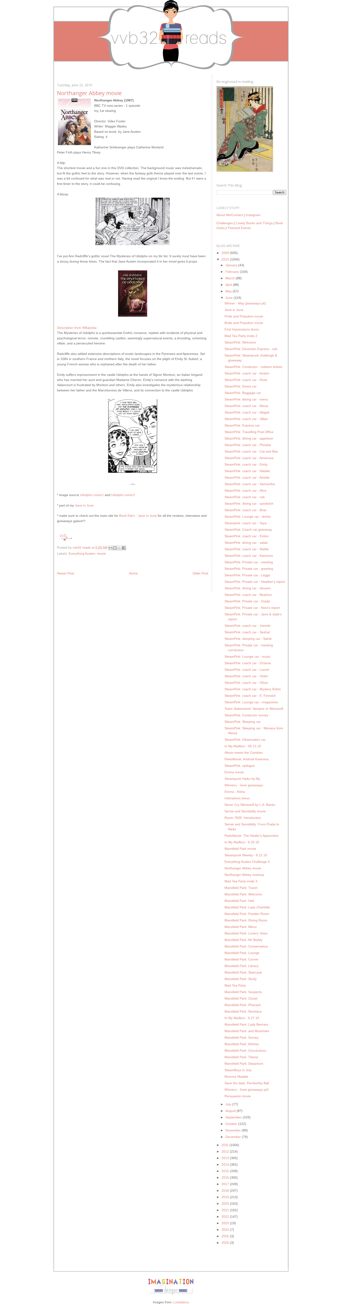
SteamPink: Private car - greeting (249, 568)
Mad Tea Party (235, 985)
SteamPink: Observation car (245, 739)
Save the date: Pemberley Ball (247, 1083)
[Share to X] (119, 548)
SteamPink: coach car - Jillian (246, 419)
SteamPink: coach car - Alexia (246, 406)
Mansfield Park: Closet (241, 998)
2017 (225, 1184)
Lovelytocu (181, 1302)
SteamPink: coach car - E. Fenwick (250, 695)
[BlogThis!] (115, 548)
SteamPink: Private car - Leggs (247, 575)
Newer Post (65, 573)
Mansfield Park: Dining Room (246, 920)
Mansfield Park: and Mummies (247, 1031)
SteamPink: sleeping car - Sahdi (248, 638)
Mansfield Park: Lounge (242, 953)
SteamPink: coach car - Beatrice (248, 595)
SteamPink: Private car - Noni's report (252, 608)
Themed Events (239, 228)
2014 (225, 1164)
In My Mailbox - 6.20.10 (242, 842)
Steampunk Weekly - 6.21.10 (246, 855)
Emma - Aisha (235, 792)
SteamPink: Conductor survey (246, 715)
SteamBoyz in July (238, 1070)
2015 (225, 1171)
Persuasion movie (238, 1096)
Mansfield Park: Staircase (243, 972)
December (233, 1137)
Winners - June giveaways (244, 785)
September (234, 1117)
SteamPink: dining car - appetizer (249, 438)
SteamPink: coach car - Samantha (250, 484)
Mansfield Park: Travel (241, 888)
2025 (225, 1236)
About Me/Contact (229, 215)
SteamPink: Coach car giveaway (248, 529)
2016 (225, 1177)
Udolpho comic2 (123, 495)
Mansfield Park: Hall (239, 901)
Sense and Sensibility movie (245, 811)
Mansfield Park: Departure (244, 1063)
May (229, 291)
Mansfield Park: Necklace (243, 1011)
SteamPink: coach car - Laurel (247, 669)
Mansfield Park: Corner (241, 959)
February (232, 271)
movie (101, 553)
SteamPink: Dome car (241, 386)
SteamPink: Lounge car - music (248, 656)
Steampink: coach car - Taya (245, 523)
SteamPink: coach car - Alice (245, 490)
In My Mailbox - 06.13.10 (243, 746)
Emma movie (234, 772)
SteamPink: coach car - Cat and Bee (251, 451)
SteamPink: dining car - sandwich (249, 503)
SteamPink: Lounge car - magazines (251, 702)
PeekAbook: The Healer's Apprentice (251, 835)
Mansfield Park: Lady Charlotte (247, 907)
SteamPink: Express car (242, 425)
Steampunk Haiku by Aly (242, 778)
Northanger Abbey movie (243, 868)
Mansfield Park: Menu (241, 927)
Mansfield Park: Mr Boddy (243, 940)
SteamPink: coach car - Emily (246, 464)
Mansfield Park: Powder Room (247, 914)
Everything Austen (82, 553)
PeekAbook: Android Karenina (246, 759)
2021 (225, 1210)
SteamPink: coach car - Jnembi (247, 625)
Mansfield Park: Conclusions (245, 1050)
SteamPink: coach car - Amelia (247, 477)
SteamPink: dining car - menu (246, 399)
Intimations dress (237, 798)
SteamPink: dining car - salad (246, 542)
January (231, 265)
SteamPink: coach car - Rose (246, 380)
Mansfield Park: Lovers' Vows (246, 933)
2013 (225, 1158)
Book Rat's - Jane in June (138, 515)
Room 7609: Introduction (243, 818)
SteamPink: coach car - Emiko (247, 536)
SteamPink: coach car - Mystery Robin (253, 689)
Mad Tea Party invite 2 (241, 336)
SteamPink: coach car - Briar (246, 510)
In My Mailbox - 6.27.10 (242, 1018)
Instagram (253, 215)
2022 (225, 1216)
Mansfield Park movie (240, 848)
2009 (225, 253)
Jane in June (84, 505)
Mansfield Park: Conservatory (246, 946)
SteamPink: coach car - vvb (245, 497)
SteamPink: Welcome (240, 342)
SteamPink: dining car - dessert (248, 588)
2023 (225, 1223)
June (229, 298)
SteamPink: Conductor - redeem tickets (253, 367)
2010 (225, 259)
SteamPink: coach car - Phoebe (248, 445)
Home (133, 573)
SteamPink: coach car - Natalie (247, 471)
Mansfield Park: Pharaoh (243, 1005)
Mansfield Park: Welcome (243, 894)
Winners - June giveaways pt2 (247, 1089)
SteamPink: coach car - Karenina (249, 555)
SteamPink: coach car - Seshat (247, 632)
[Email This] (110, 548)
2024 (225, 1229)
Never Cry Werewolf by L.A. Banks (250, 805)
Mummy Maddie (236, 1076)
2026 (225, 1242)
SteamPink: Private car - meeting (249, 562)
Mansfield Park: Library (241, 966)
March (230, 278)
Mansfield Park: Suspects (243, 992)
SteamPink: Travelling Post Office (249, 432)
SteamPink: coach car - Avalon (247, 373)
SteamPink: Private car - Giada (247, 601)
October (231, 1124)
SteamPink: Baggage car (243, 393)
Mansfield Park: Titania (241, 1057)
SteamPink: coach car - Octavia (248, 663)
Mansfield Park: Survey (241, 1037)
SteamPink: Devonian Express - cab (251, 349)
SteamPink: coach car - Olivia (246, 682)
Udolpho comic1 (92, 495)
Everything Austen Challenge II (247, 862)
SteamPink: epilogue (240, 765)
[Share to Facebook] (123, 548)
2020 (225, 1203)
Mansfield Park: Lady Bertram (246, 1024)
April (229, 285)
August (231, 1111)
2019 (225, 1197)
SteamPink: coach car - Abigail (247, 412)
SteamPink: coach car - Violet (246, 676)
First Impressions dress (242, 329)
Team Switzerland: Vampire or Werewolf (254, 708)
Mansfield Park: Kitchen (242, 1044)
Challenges (224, 223)
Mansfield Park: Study (241, 979)
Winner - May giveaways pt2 (245, 303)
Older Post (200, 573)
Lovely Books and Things (254, 223)
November (233, 1130)
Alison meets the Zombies (244, 752)
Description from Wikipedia (76, 328)
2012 (225, 1151)
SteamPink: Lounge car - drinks (248, 516)
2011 (225, 1145)
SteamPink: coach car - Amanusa (249, 458)
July (228, 1104)
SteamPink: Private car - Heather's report (255, 582)
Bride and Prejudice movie (244, 323)
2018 (225, 1190)
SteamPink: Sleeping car (243, 722)
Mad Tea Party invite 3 (241, 881)
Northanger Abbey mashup (244, 875)
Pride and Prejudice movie (244, 316)
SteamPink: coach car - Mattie (247, 549)
